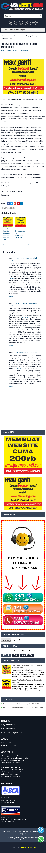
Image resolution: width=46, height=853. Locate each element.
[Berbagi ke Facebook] (11, 208)
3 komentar (24, 50)
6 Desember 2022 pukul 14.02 (28, 353)
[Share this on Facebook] (8, 203)
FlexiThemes (19, 837)
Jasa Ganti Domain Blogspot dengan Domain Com (19, 45)
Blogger (23, 834)
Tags (15, 655)
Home (4, 36)
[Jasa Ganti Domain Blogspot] (23, 509)
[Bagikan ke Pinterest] (13, 208)
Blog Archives (27, 655)
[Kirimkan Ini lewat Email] (3, 208)
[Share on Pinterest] (18, 203)
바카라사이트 (27, 317)
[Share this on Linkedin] (21, 203)
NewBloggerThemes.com (23, 839)
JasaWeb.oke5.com (25, 831)
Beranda (31, 245)
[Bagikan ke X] (8, 208)
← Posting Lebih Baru (10, 245)
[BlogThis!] (6, 208)
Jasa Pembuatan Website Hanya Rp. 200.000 (20, 233)
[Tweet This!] (11, 203)
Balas (11, 296)
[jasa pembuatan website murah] (23, 473)
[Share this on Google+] (15, 203)
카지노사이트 (19, 368)
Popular (6, 655)
